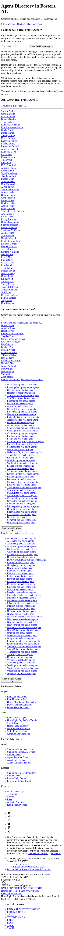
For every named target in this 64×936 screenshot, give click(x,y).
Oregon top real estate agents (20, 638)
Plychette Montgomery (12, 241)
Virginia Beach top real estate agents (24, 487)
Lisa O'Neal (7, 257)
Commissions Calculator (18, 734)
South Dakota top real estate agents (23, 649)
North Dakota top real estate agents (23, 630)
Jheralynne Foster (9, 176)
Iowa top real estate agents (19, 578)
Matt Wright (7, 368)
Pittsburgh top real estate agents (22, 511)
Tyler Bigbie (7, 122)
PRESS (10, 920)
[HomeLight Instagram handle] (9, 820)
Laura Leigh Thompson (12, 333)
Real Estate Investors (17, 804)
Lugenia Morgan (9, 243)
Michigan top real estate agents (21, 597)
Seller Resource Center (18, 731)
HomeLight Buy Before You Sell (22, 720)
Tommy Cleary (8, 135)
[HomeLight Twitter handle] (9, 813)
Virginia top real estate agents (21, 662)
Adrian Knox (7, 214)
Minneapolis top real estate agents (23, 506)
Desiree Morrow (9, 246)
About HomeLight (16, 791)
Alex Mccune (7, 233)
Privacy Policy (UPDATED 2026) (29, 866)
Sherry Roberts (8, 284)
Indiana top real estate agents (20, 576)
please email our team (38, 853)
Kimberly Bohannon (11, 124)
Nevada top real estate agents (20, 614)
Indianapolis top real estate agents (23, 430)
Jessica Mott (7, 249)
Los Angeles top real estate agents (23, 387)
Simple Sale (12, 723)
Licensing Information (11, 893)
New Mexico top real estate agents (23, 622)
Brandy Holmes (8, 195)
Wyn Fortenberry (9, 173)
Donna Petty (7, 276)
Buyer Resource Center (18, 707)
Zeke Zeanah (7, 377)
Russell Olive (7, 262)
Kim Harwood (8, 184)
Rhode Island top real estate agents (23, 643)
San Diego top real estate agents (22, 398)
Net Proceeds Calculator (18, 728)
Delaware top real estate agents (21, 557)
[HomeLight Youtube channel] (9, 824)
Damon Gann (7, 178)
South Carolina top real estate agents (24, 646)
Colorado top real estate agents (21, 551)
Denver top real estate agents (20, 422)
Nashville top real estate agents (21, 414)
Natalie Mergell (8, 238)
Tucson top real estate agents (20, 468)
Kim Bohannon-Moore (12, 127)
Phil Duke (6, 162)
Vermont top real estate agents (21, 660)
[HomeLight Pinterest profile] (9, 828)
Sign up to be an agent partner (21, 749)
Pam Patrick (7, 265)
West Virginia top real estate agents (23, 668)
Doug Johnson (8, 208)
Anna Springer (8, 328)
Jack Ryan (6, 292)
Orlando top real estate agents (21, 460)
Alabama (30, 24)
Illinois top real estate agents (20, 573)
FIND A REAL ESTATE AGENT (23, 909)
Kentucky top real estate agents (21, 584)
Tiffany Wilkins (8, 355)
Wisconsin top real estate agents (22, 670)
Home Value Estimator (17, 725)
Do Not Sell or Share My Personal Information (29, 869)
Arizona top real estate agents (21, 543)
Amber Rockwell (9, 289)
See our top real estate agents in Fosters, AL (21, 322)
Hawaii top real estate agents (20, 568)
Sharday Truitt (8, 336)
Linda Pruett (7, 279)
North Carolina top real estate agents (24, 627)
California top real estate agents (21, 549)
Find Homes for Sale (17, 699)
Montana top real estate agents (21, 608)
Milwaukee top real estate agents (22, 482)
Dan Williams (7, 358)
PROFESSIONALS (16, 912)
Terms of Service (21, 864)
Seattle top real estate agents (20, 438)
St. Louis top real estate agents (21, 493)
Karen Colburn (8, 138)
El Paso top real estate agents (20, 465)
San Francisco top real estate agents (23, 428)
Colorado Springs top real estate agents (25, 441)
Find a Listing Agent (16, 717)
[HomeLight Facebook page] (9, 817)
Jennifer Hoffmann (10, 189)
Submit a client (14, 754)
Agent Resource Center (18, 757)
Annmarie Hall (8, 181)
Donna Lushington (10, 222)
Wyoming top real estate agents (21, 673)
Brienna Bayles (8, 119)
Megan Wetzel (8, 349)
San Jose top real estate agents (21, 490)
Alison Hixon (7, 187)
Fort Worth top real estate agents (22, 444)
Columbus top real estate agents (22, 433)
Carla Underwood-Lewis (13, 339)
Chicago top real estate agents (21, 390)
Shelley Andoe (8, 111)
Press (9, 799)
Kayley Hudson (8, 203)
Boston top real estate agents (20, 476)
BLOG (10, 922)
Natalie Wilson (8, 363)
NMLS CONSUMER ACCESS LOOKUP (21, 888)
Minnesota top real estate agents (22, 600)
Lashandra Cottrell (10, 146)
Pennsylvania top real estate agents (23, 641)
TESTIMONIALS (16, 917)
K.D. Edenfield (8, 165)
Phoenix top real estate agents (21, 401)
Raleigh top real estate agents (20, 457)
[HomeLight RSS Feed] (8, 832)
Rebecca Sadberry (9, 295)
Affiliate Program (15, 802)
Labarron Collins (9, 141)
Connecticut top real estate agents (22, 554)
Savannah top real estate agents (21, 520)
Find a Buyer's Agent (17, 696)
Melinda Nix (7, 254)
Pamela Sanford (8, 297)
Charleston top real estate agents (22, 501)
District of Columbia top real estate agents (26, 560)
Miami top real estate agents (20, 449)
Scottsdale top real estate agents (22, 447)
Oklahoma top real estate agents (22, 635)
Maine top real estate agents (20, 589)
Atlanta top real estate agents (20, 425)
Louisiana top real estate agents (21, 587)
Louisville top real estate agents (21, 484)
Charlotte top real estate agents (21, 409)
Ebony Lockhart (9, 219)
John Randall (7, 281)
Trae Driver (6, 160)
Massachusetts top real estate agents (23, 595)
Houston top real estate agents (21, 392)
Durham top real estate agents (21, 522)
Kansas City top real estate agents (23, 474)
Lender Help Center (16, 778)
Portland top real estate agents (21, 436)
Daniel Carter (7, 132)
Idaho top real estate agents (19, 570)
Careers (10, 796)
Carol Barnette (8, 114)
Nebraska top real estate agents (21, 611)
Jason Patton (7, 268)
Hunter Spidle (7, 325)
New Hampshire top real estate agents (25, 616)
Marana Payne (8, 270)
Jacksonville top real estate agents (23, 419)
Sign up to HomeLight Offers (21, 752)
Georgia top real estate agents (21, 565)
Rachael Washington (11, 341)
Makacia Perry (8, 273)
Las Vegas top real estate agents (22, 411)
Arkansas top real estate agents (21, 546)
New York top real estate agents (22, 384)
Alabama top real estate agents (21, 538)
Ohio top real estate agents (19, 633)
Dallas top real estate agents (20, 403)
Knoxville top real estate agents (21, 514)
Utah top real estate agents (19, 657)
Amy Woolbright (9, 366)
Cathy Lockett (8, 216)
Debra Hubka (7, 200)
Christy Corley (8, 143)
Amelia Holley (8, 192)
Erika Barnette (8, 116)
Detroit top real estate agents (20, 509)
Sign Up (11, 928)
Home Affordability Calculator (21, 702)
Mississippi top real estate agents (22, 603)
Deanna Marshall (9, 227)
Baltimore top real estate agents (21, 479)
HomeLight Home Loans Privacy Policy (20, 891)
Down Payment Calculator (19, 704)
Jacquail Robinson (9, 287)
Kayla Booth (7, 130)
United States (17, 24)
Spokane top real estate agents (21, 503)
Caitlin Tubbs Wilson (11, 360)
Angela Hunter (8, 206)
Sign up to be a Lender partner (21, 773)
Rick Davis (6, 154)
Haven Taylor (7, 331)
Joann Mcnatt (7, 235)
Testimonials (13, 794)
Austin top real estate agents (20, 406)
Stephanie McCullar (10, 230)
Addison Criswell (9, 149)
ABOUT (11, 914)
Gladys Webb (7, 347)
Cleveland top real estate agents (22, 495)
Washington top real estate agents (22, 463)
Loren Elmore (7, 170)
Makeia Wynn (7, 371)
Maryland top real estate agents (21, 592)
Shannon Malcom (9, 224)
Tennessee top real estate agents (22, 651)
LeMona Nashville (10, 251)
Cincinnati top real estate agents (22, 498)
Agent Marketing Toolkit (19, 762)
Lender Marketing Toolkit (19, 781)
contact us (56, 853)
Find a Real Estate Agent (40, 46)
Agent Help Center (16, 760)
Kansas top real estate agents (20, 581)
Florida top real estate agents (20, 562)
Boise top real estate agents (19, 517)
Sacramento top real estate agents (22, 471)
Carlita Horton (8, 197)
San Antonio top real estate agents (23, 395)
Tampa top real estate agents (20, 455)
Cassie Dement (8, 157)
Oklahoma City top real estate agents (24, 452)
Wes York (5, 374)
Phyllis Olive (7, 260)
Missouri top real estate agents (21, 606)
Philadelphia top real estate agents (23, 417)
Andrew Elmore (8, 168)
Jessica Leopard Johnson (12, 211)
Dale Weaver (7, 344)
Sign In (10, 925)
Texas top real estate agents (20, 654)
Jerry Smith (6, 300)
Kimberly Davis (8, 151)
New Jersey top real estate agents (22, 619)
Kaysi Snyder (7, 303)
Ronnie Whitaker (9, 352)
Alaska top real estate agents (20, 541)
